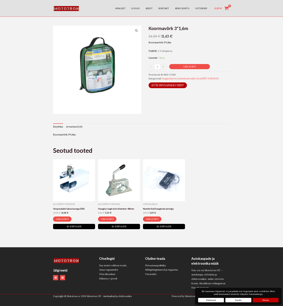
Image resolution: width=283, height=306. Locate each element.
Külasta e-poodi (108, 278)
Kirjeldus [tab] (58, 126)
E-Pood (135, 8)
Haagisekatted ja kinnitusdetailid (178, 78)
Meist (149, 8)
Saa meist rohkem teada (112, 265)
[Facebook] (62, 277)
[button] (136, 30)
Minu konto (182, 8)
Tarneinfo (151, 274)
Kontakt (163, 8)
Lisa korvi (189, 66)
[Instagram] (55, 277)
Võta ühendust (107, 274)
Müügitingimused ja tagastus (161, 269)
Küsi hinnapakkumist (168, 85)
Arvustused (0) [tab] (74, 126)
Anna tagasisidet (108, 269)
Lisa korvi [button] (62, 219)
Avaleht (120, 8)
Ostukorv (201, 8)
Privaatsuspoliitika (155, 265)
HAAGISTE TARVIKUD (207, 78)
